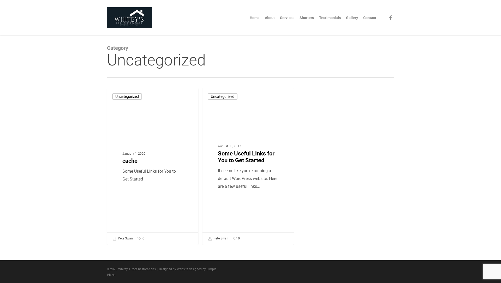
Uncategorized (127, 96)
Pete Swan (125, 238)
